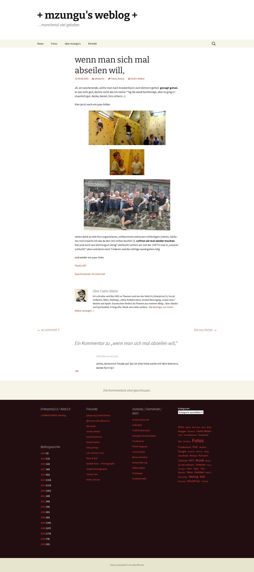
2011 (43, 501)
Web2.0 (208, 472)
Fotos (54, 43)
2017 (43, 469)
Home (40, 43)
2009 (43, 512)
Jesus (206, 451)
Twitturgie (137, 473)
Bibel (203, 427)
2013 (43, 490)
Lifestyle (183, 460)
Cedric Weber (137, 78)
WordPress (193, 481)
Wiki (202, 477)
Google (182, 451)
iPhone (199, 451)
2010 (43, 506)
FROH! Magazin (139, 446)
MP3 (191, 460)
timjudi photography (96, 468)
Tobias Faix (92, 474)
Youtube (205, 481)
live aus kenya (205, 329)
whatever (99, 78)
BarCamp (196, 427)
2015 (43, 480)
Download (203, 434)
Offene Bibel (138, 467)
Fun (195, 447)
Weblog (193, 477)
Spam (209, 465)
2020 (43, 453)
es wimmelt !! (48, 329)
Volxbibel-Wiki (139, 478)
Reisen (208, 461)
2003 (43, 544)
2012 (43, 496)
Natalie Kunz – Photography (100, 463)
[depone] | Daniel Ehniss (98, 415)
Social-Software (186, 464)
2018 (43, 463)
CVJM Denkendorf (141, 430)
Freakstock (138, 441)
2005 (43, 533)
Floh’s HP (80, 265)
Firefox (187, 441)
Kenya (121, 78)
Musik (200, 460)
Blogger (182, 431)
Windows (182, 481)
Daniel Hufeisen (94, 436)
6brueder (91, 426)
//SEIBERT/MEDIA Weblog (53, 415)
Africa (181, 427)
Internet (191, 451)
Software (201, 464)
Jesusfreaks (138, 451)
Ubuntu (181, 472)
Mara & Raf (91, 458)
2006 (43, 528)
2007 (43, 522)
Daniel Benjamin (190, 435)
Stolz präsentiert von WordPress (127, 564)
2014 (43, 485)
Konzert (203, 455)
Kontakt (92, 43)
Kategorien (184, 408)
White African (93, 479)
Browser (191, 431)
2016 (43, 474)
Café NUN (137, 425)
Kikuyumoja (92, 447)
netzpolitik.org (139, 462)
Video (190, 472)
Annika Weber (93, 431)
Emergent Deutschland (144, 435)
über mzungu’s (73, 43)
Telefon (189, 469)
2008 (43, 517)
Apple (188, 427)
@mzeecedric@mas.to (98, 420)
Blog (209, 427)
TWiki (202, 469)
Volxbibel (199, 472)
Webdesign (182, 477)
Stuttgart (181, 469)
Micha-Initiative (140, 457)
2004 (43, 538)
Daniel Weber (93, 442)
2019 (43, 458)
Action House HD (140, 419)
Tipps (196, 468)
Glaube (202, 447)
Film (180, 441)
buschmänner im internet (90, 274)
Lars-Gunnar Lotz (95, 452)
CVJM (180, 435)
